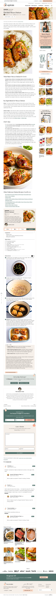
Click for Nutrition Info (11, 372)
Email (22, 448)
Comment (8, 434)
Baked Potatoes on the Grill (49, 95)
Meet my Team (45, 47)
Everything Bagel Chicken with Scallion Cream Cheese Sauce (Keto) (18, 202)
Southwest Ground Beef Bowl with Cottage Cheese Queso (42, 135)
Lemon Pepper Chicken (9, 203)
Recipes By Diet (48, 584)
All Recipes (40, 584)
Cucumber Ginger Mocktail (41, 95)
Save (23, 229)
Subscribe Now (27, 590)
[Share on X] (1, 299)
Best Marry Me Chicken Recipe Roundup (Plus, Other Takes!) (8, 562)
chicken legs (23, 118)
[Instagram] (36, 1)
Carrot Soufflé (28, 542)
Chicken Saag (8, 197)
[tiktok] (39, 1)
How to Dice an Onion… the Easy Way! (28, 405)
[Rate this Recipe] (12, 17)
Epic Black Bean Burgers (30, 561)
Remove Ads (31, 229)
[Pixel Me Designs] (50, 595)
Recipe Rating (17, 430)
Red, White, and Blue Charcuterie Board (49, 86)
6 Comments (23, 14)
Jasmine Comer (10, 14)
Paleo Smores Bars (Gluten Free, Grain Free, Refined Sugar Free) (41, 156)
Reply (34, 466)
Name (7, 448)
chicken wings (17, 118)
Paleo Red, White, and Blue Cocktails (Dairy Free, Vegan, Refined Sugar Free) (42, 145)
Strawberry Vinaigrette (49, 155)
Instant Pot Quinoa (7, 405)
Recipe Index (28, 5)
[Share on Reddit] (1, 301)
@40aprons (9, 378)
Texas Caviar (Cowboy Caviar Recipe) (42, 86)
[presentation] (9, 535)
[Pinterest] (37, 1)
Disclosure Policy (20, 21)
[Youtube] (41, 1)
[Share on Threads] (1, 303)
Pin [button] (15, 229)
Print (8, 229)
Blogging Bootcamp (44, 3)
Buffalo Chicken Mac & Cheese (11, 205)
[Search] (51, 50)
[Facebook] (34, 1)
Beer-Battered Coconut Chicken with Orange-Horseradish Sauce (18, 194)
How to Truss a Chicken (10, 196)
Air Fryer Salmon (17, 561)
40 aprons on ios (45, 71)
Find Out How (43, 577)
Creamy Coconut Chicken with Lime (12, 206)
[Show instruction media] (32, 256)
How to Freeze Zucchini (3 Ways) (49, 105)
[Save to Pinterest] (1, 295)
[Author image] (4, 15)
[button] (14, 17)
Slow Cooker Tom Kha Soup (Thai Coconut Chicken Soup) (49, 145)
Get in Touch (50, 3)
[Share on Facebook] (1, 297)
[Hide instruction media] (34, 256)
